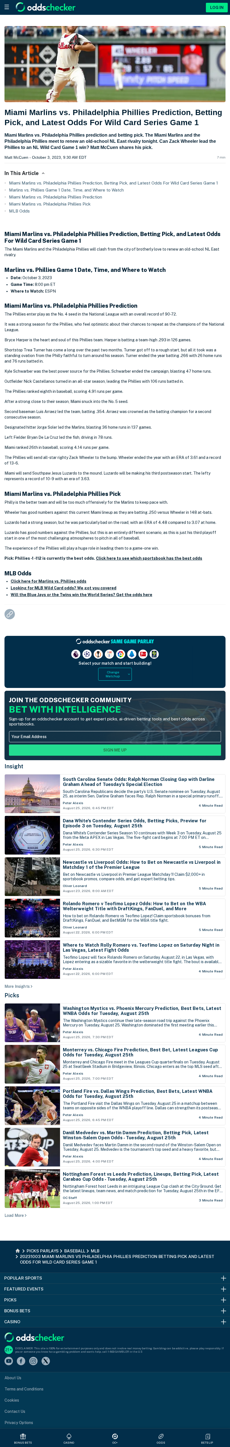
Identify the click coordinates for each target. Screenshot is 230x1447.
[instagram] (33, 1361)
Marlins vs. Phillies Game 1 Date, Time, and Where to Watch (66, 190)
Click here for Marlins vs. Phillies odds (48, 581)
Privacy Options (18, 1422)
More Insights (17, 986)
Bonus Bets (23, 1442)
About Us (12, 1378)
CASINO (69, 1442)
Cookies (11, 1400)
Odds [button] (161, 1442)
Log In (217, 7)
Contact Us (14, 1411)
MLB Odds (19, 211)
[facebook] (21, 1361)
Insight (14, 766)
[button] (208, 1436)
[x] (46, 1361)
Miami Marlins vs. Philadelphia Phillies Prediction (55, 197)
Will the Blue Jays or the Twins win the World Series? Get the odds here (81, 594)
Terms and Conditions (23, 1389)
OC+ (115, 1442)
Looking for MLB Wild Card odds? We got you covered (63, 588)
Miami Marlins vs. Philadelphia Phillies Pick (50, 204)
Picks (11, 995)
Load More (14, 1215)
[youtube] (8, 1361)
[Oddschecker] (34, 1337)
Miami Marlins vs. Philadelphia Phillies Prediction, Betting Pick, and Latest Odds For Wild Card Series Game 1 (113, 183)
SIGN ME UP (115, 750)
